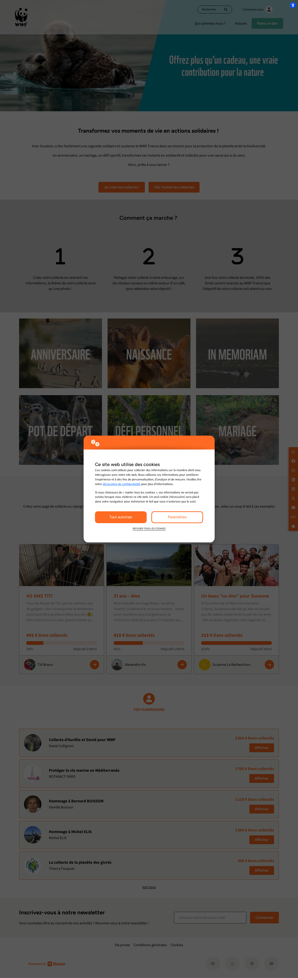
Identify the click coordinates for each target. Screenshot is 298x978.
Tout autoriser (120, 517)
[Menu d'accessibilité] (293, 5)
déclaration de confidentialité (121, 484)
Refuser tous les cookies (149, 529)
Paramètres (177, 517)
